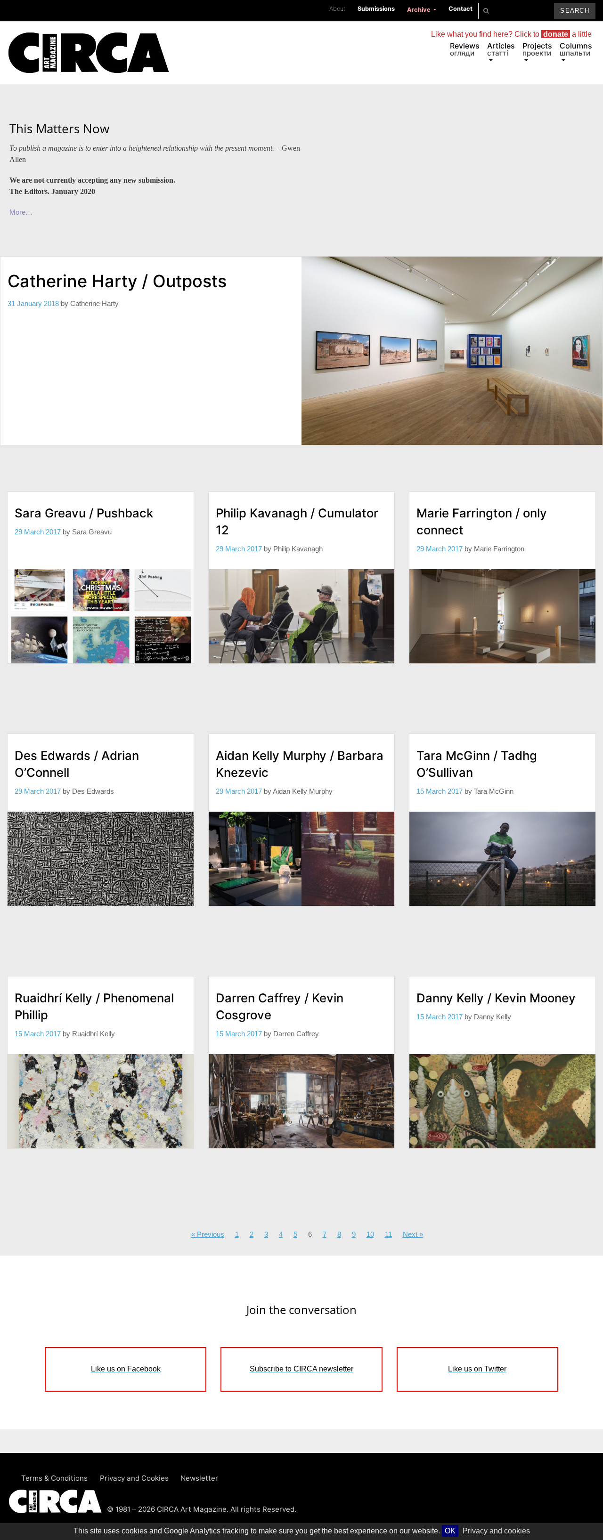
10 (370, 1234)
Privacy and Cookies (134, 1478)
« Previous (207, 1234)
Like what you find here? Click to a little (511, 34)
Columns (576, 49)
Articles (501, 49)
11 (388, 1234)
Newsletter (199, 1478)
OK (450, 1531)
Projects (537, 49)
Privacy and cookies (496, 1531)
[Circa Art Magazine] (88, 41)
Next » (413, 1234)
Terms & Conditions (54, 1478)
